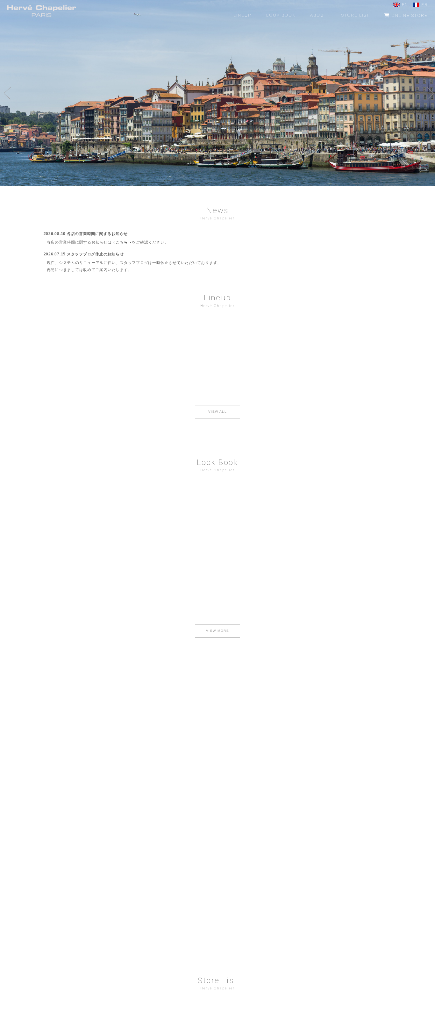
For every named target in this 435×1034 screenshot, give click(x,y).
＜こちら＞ (122, 242)
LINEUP (242, 15)
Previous (6, 93)
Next (428, 93)
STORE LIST (355, 15)
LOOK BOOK (281, 15)
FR (424, 4)
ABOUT (318, 15)
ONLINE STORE (409, 15)
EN (405, 4)
